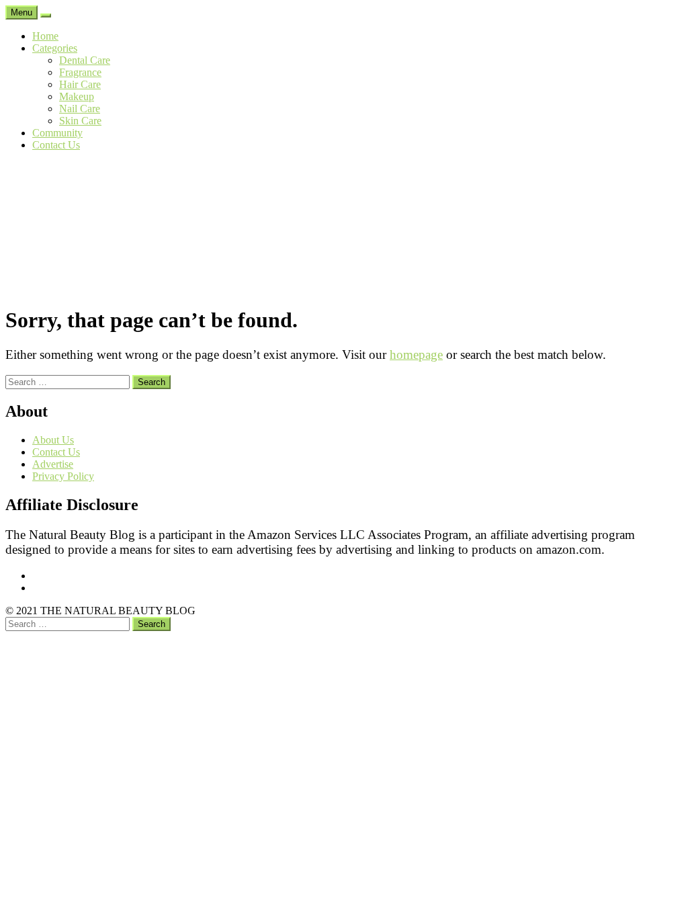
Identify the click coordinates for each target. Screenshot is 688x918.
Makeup (76, 96)
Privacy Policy (63, 476)
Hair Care (80, 84)
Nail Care (79, 108)
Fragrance (80, 72)
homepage (416, 354)
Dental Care (84, 60)
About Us (53, 440)
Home (45, 36)
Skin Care (80, 120)
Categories (54, 48)
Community (57, 132)
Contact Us (56, 145)
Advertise (52, 464)
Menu (21, 12)
